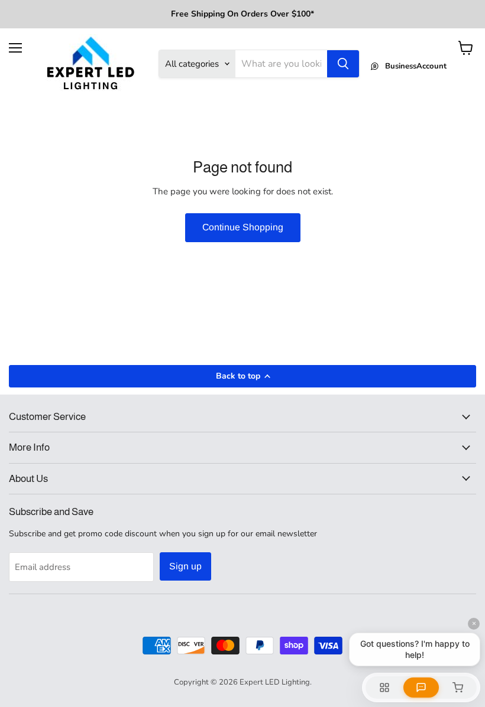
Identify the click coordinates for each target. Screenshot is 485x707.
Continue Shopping (242, 227)
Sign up (185, 566)
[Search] (343, 63)
